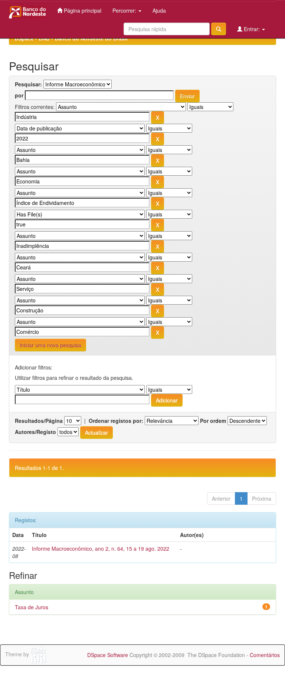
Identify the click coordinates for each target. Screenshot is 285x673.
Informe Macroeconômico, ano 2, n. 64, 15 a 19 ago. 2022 (100, 548)
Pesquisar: (28, 84)
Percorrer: (125, 10)
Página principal (81, 10)
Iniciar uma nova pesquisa (50, 345)
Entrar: (251, 29)
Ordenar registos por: (116, 420)
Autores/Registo (35, 431)
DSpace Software (107, 655)
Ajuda (159, 10)
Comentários (265, 655)
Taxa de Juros (31, 607)
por (19, 95)
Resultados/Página (39, 420)
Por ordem (213, 420)
